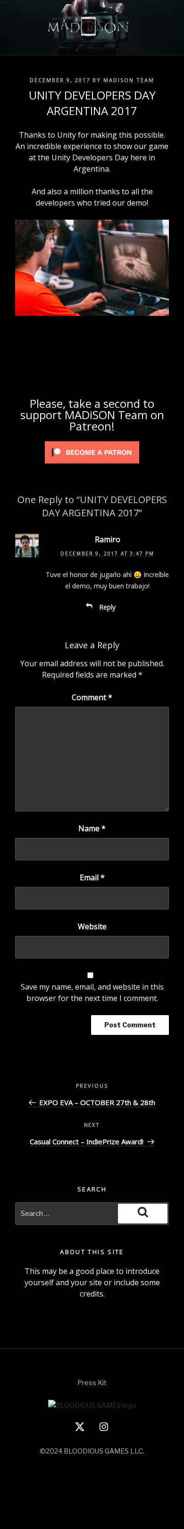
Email (92, 877)
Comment (92, 697)
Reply (107, 607)
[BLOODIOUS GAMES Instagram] (103, 1430)
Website (92, 926)
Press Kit (92, 1383)
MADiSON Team (128, 79)
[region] (92, 269)
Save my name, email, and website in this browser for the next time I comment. (92, 992)
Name (92, 828)
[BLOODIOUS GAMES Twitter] (80, 1430)
